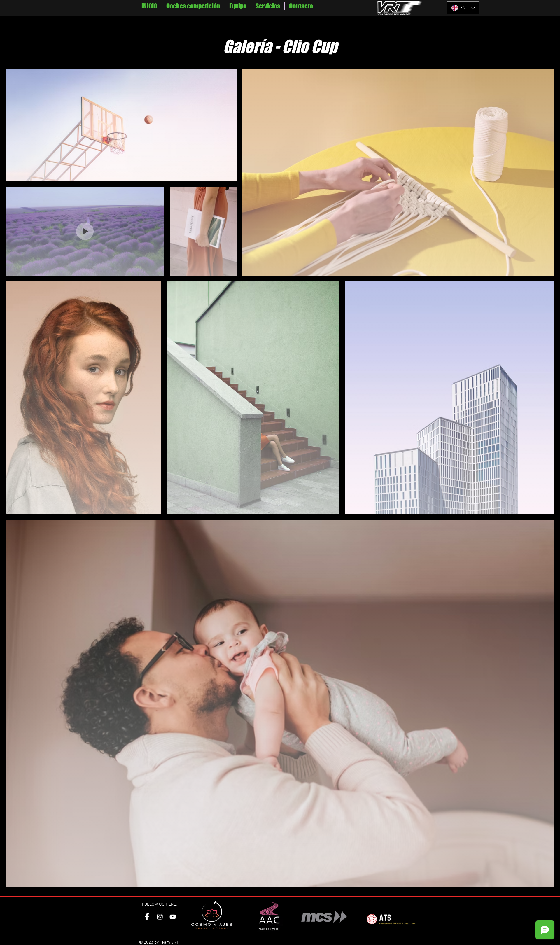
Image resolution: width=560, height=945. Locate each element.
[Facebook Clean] (147, 917)
